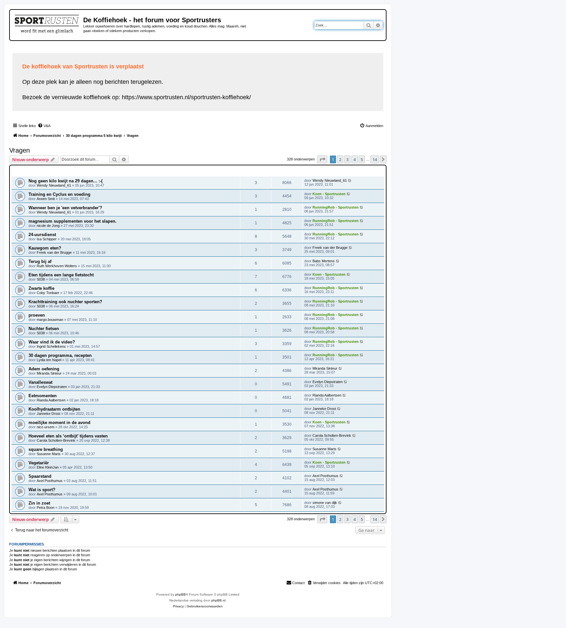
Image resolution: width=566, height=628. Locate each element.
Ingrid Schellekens (51, 346)
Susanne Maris (49, 454)
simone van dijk (324, 503)
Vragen (19, 150)
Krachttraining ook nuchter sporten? (65, 301)
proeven (36, 315)
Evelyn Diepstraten (52, 387)
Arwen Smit (46, 199)
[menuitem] (44, 126)
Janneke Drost (48, 414)
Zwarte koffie (41, 288)
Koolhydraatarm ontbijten (54, 409)
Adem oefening (43, 368)
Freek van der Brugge (54, 252)
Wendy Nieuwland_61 (54, 185)
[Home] (47, 22)
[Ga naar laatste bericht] (350, 180)
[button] (322, 159)
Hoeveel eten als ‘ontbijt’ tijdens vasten (68, 436)
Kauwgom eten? (44, 248)
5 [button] (362, 159)
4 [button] (354, 159)
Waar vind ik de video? (51, 342)
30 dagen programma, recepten (60, 355)
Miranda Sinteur (49, 373)
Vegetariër (38, 462)
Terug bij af (39, 261)
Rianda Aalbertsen (51, 400)
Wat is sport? (41, 489)
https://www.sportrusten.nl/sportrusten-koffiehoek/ (186, 97)
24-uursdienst (42, 234)
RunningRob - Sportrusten (335, 207)
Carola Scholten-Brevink (56, 440)
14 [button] (374, 159)
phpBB (180, 594)
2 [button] (340, 159)
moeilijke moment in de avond (59, 422)
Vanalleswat (40, 382)
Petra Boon (45, 507)
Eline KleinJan (48, 467)
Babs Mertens (323, 261)
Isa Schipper (47, 239)
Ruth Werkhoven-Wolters (57, 266)
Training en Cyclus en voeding (59, 194)
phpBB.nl (218, 600)
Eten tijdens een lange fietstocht (61, 274)
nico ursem (45, 427)
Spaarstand (39, 476)
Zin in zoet (39, 503)
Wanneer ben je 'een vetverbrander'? (65, 207)
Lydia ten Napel (49, 360)
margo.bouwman (50, 320)
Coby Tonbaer (48, 293)
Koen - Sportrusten (329, 194)
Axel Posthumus (50, 481)
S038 (41, 279)
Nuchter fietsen (43, 328)
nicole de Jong (48, 226)
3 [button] (347, 159)
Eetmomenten (42, 395)
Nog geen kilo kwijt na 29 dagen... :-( (65, 180)
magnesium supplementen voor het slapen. (72, 221)
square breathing (45, 449)
